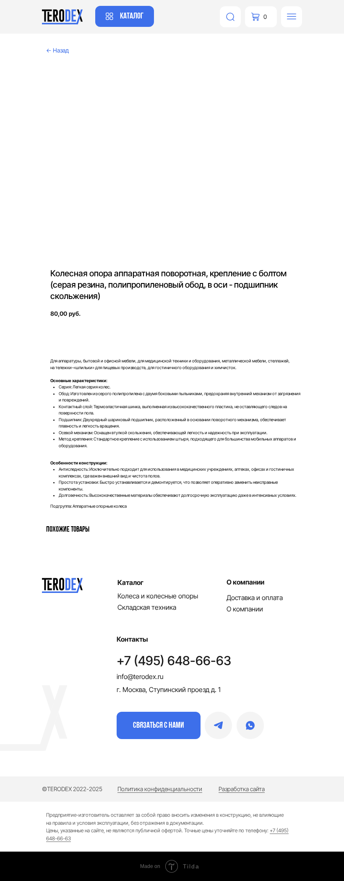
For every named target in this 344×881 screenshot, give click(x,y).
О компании (245, 609)
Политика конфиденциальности (159, 788)
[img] (230, 16)
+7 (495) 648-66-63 (174, 660)
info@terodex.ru (140, 676)
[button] (159, 725)
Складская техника (146, 607)
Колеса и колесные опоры (157, 596)
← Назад (57, 50)
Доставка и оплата (255, 597)
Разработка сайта (242, 788)
